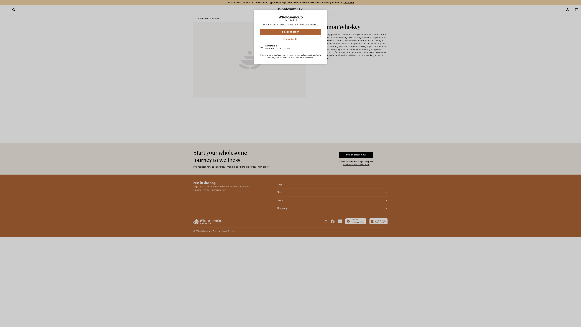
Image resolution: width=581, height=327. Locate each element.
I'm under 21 (290, 39)
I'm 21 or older (290, 31)
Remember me (277, 47)
